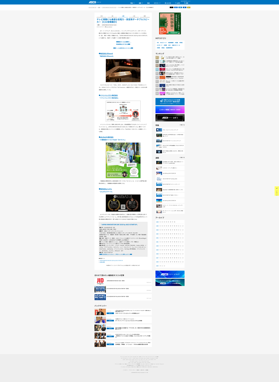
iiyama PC (137, 358)
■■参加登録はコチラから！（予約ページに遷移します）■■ (115, 254)
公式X (178, 3)
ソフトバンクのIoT (150, 359)
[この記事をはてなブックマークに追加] (180, 7)
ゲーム (154, 356)
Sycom (145, 358)
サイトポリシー (125, 370)
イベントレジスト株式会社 (109, 95)
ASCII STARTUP (92, 7)
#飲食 (162, 48)
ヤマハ (144, 359)
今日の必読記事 (129, 365)
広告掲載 (146, 370)
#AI (158, 42)
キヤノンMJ (136, 359)
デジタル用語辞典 (138, 365)
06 (170, 221)
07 (172, 221)
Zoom (146, 359)
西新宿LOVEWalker (139, 366)
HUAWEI (124, 359)
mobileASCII (142, 365)
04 (166, 221)
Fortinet (143, 362)
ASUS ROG (147, 358)
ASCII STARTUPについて (185, 1)
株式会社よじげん (106, 189)
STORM (157, 358)
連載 (140, 3)
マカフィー (130, 358)
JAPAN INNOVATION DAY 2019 (109, 7)
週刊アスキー (133, 365)
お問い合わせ (142, 370)
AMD (140, 358)
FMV (121, 358)
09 (176, 225)
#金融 (176, 42)
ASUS (145, 362)
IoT (123, 356)
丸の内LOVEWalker (155, 366)
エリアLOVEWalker (128, 366)
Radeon (142, 358)
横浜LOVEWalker (134, 366)
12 (182, 225)
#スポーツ (159, 45)
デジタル (131, 356)
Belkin (142, 359)
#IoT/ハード (163, 42)
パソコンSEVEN (152, 358)
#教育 (158, 48)
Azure (139, 359)
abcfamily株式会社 (106, 137)
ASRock (129, 362)
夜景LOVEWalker (144, 366)
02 (162, 221)
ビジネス (126, 356)
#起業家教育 (169, 48)
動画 (148, 3)
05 (168, 221)
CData (137, 362)
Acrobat (133, 359)
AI (122, 356)
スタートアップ (150, 356)
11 (180, 225)
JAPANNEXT (148, 362)
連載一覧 (182, 157)
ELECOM (134, 358)
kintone (130, 359)
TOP (120, 356)
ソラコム (132, 362)
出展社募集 (102, 262)
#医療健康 (170, 42)
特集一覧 (182, 124)
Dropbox (135, 362)
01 (160, 221)
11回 (134, 16)
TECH (128, 356)
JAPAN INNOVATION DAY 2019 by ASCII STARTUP (111, 260)
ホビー (138, 356)
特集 (131, 3)
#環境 (165, 45)
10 (178, 225)
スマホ (146, 356)
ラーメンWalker (123, 366)
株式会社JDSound (106, 53)
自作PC (140, 356)
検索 (187, 3)
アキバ (144, 356)
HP (154, 358)
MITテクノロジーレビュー (148, 365)
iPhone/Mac (134, 356)
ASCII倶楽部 (156, 356)
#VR (169, 45)
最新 (145, 16)
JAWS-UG (127, 359)
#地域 (180, 42)
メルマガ (168, 3)
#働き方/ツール (176, 45)
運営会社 (138, 370)
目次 (102, 16)
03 (164, 221)
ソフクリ (155, 359)
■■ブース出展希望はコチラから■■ (123, 48)
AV (142, 356)
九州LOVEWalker (150, 366)
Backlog (140, 362)
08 (174, 221)
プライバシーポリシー (132, 370)
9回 (112, 16)
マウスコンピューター (126, 358)
